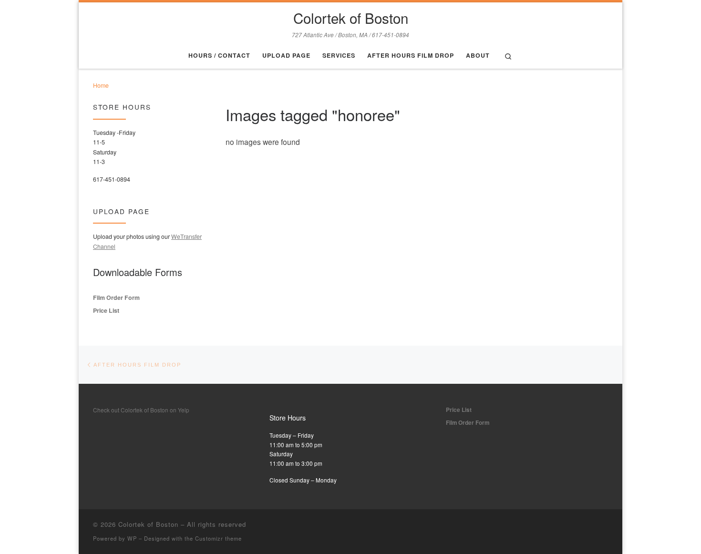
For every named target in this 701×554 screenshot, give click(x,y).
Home (101, 85)
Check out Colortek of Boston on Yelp (141, 410)
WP (132, 538)
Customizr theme (218, 538)
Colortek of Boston (148, 524)
